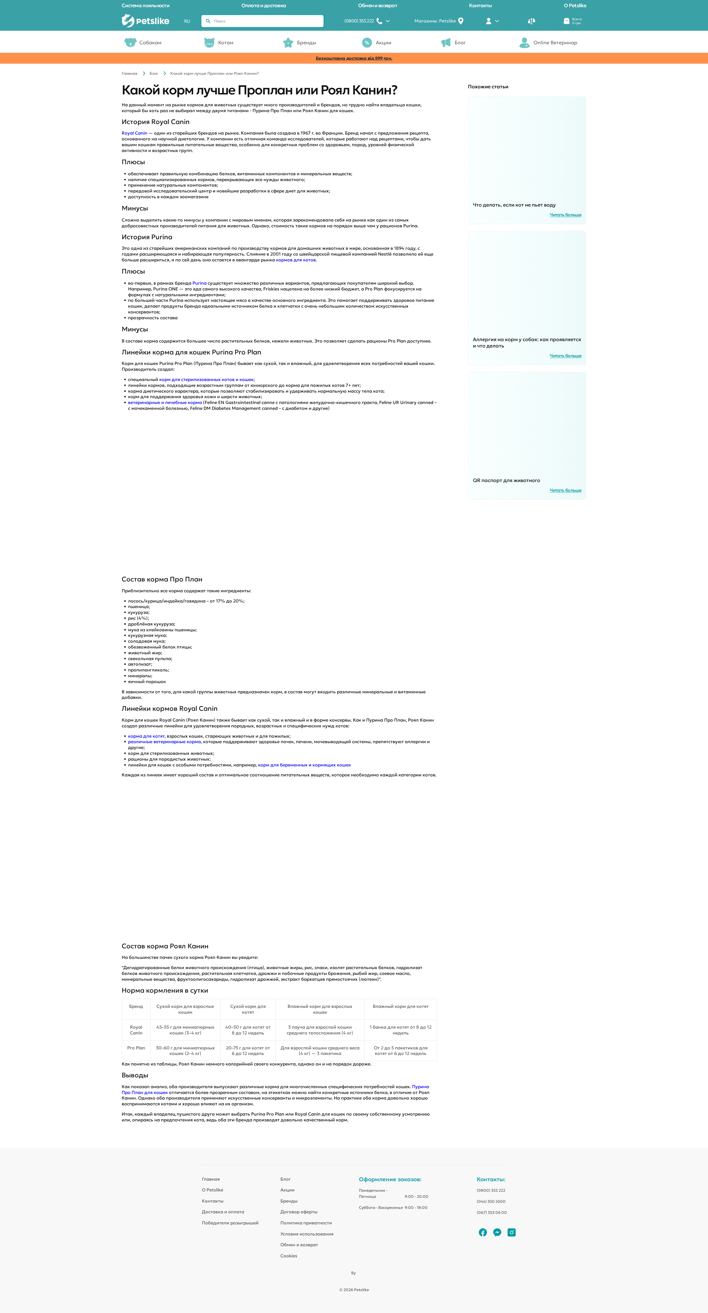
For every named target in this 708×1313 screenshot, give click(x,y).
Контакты (480, 5)
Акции (383, 42)
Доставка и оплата (223, 1211)
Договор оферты (298, 1211)
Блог (460, 42)
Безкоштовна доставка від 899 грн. (354, 58)
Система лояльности (145, 5)
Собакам (150, 42)
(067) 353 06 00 (492, 1212)
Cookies (288, 1255)
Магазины (435, 21)
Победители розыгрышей (230, 1223)
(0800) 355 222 (491, 1190)
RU (187, 21)
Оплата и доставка (263, 5)
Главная (129, 73)
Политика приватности (306, 1223)
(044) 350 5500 (491, 1201)
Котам (225, 42)
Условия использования (307, 1234)
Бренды (306, 42)
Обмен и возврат (377, 5)
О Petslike (575, 5)
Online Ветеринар (555, 42)
